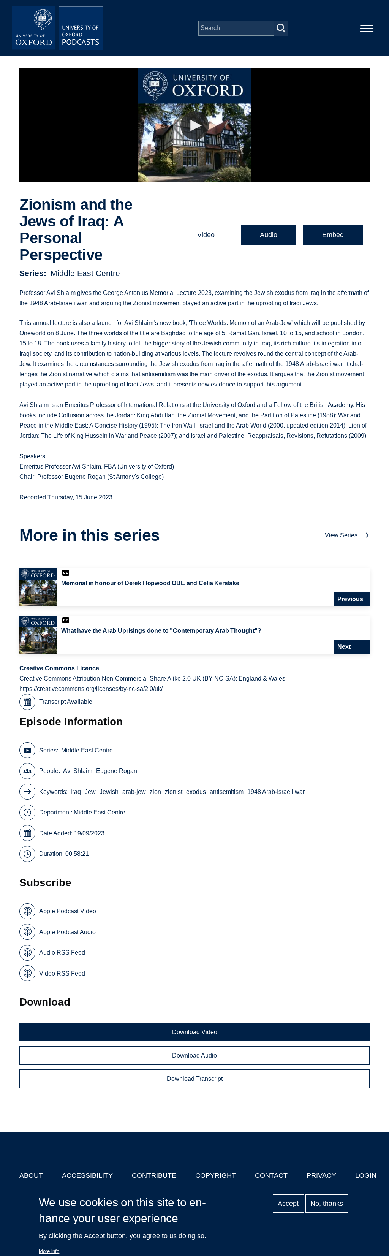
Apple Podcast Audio (67, 932)
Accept (288, 1203)
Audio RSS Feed (62, 952)
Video (206, 235)
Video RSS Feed (62, 973)
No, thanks (326, 1203)
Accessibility (87, 1175)
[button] (194, 125)
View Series (341, 535)
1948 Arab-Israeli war (276, 792)
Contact (271, 1175)
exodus (196, 792)
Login (365, 1175)
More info (49, 1251)
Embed (333, 235)
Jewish (109, 792)
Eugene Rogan (116, 771)
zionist (173, 792)
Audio (268, 235)
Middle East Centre (85, 273)
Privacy (321, 1175)
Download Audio (194, 1055)
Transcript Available (65, 701)
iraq (76, 792)
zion (155, 792)
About (31, 1175)
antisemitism (227, 792)
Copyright (215, 1175)
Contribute (154, 1175)
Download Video (194, 1032)
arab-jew (134, 792)
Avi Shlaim (77, 771)
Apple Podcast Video (67, 911)
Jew (90, 792)
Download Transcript (195, 1078)
